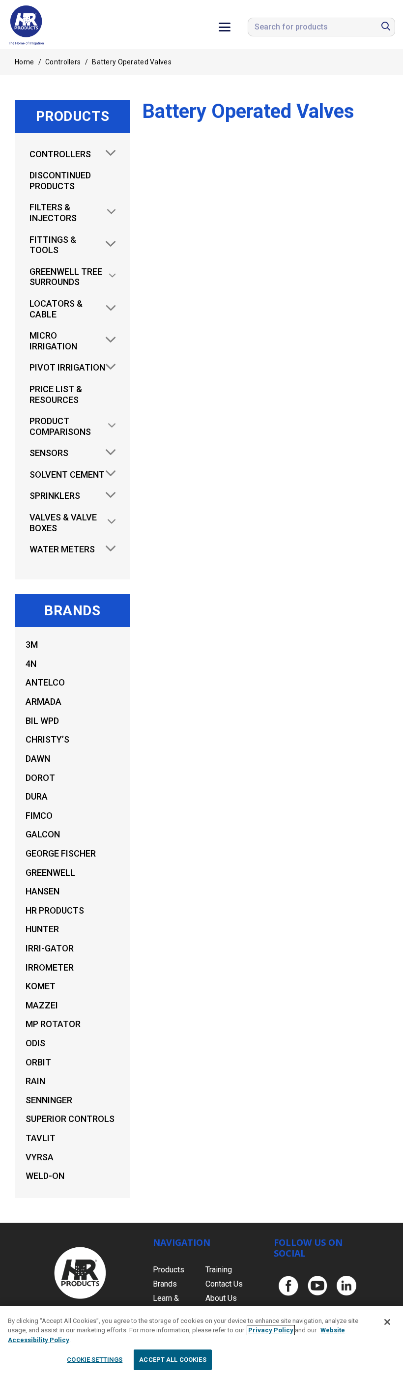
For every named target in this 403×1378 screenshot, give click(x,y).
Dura (37, 796)
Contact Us (224, 1284)
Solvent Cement (67, 474)
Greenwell (50, 872)
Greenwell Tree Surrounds (65, 276)
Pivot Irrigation (67, 367)
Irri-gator (50, 948)
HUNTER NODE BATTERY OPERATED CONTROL (198, 863)
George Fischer (61, 853)
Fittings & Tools (52, 245)
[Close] (387, 1322)
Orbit (38, 1062)
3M (32, 644)
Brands (165, 1284)
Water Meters (62, 549)
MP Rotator (53, 1024)
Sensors (48, 453)
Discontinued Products (60, 180)
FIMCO (39, 815)
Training (218, 1269)
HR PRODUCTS (55, 910)
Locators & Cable (56, 308)
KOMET (41, 986)
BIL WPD (42, 721)
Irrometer (50, 967)
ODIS (35, 1043)
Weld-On (45, 1176)
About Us (221, 1298)
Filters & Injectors (53, 212)
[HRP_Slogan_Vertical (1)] (26, 25)
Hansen (42, 891)
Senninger (49, 1100)
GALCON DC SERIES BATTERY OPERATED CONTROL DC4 (199, 296)
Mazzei (42, 1005)
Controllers (63, 62)
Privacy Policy (270, 1330)
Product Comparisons (60, 426)
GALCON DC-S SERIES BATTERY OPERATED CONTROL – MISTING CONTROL (331, 303)
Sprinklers (54, 495)
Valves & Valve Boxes (63, 522)
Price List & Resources (55, 394)
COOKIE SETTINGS (94, 1359)
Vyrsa (40, 1157)
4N (31, 664)
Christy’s (47, 739)
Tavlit (41, 1138)
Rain (35, 1081)
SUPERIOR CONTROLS (70, 1119)
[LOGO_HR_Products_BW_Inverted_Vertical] (80, 1279)
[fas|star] (288, 1286)
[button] (224, 27)
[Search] (386, 27)
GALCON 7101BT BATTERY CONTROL (332, 849)
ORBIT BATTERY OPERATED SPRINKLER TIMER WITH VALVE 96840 (198, 582)
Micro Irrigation (53, 340)
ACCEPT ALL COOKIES (172, 1359)
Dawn (38, 758)
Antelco (45, 682)
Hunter (42, 929)
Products (168, 1269)
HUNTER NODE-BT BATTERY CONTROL (332, 568)
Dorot (40, 778)
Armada (43, 701)
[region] (201, 1342)
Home (24, 62)
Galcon (43, 834)
